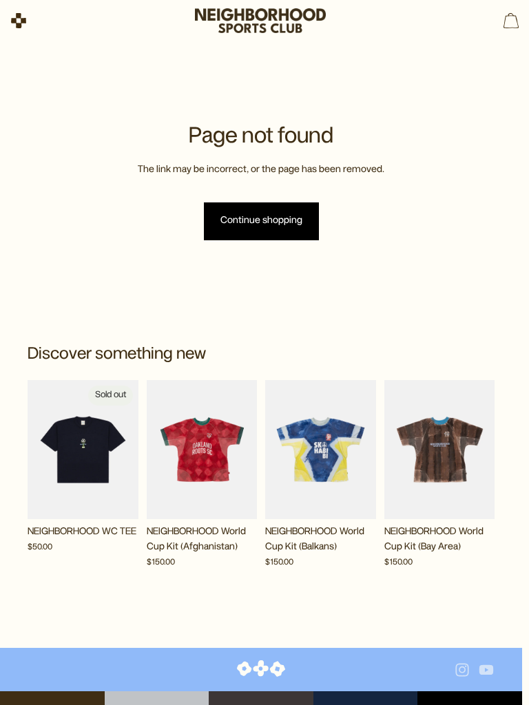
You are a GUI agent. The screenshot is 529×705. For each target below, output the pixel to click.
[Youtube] (486, 670)
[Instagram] (462, 670)
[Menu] (18, 20)
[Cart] (511, 21)
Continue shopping (261, 220)
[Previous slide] (43, 449)
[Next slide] (123, 449)
